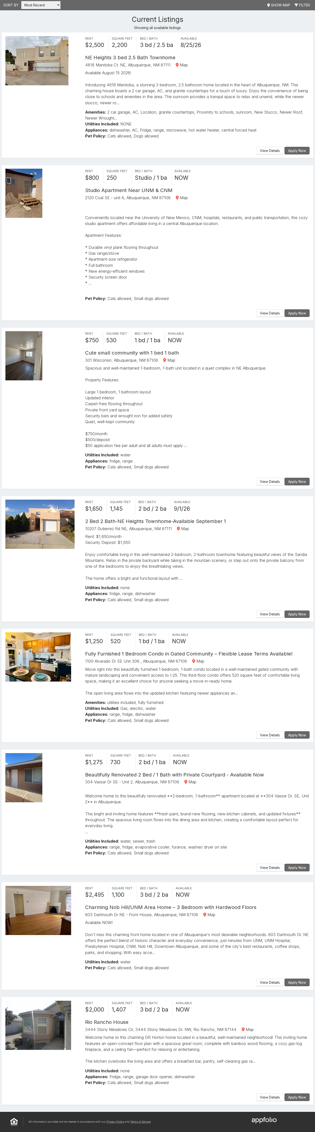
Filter (304, 5)
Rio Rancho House (106, 1022)
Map (183, 64)
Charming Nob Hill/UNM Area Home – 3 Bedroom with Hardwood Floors (170, 907)
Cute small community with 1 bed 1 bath (132, 353)
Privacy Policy (115, 1121)
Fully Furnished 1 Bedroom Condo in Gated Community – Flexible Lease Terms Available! (189, 654)
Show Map (280, 5)
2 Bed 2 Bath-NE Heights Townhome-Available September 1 (155, 521)
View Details (270, 151)
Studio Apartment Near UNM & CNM (129, 190)
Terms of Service (140, 1121)
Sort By (10, 5)
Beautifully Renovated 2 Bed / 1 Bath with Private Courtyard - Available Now (174, 775)
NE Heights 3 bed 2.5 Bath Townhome (130, 57)
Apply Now (297, 151)
